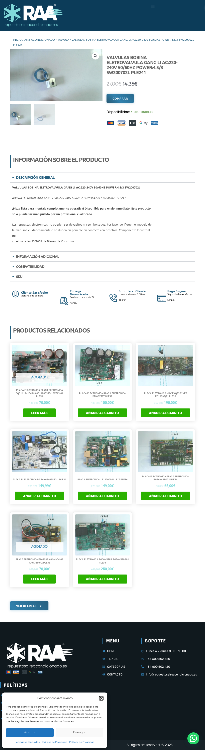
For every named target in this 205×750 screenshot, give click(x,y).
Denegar (79, 732)
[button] (101, 698)
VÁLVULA (63, 39)
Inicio (17, 39)
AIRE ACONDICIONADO (39, 39)
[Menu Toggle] (153, 6)
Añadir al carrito (102, 413)
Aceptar (30, 732)
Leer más (39, 413)
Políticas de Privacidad (27, 742)
